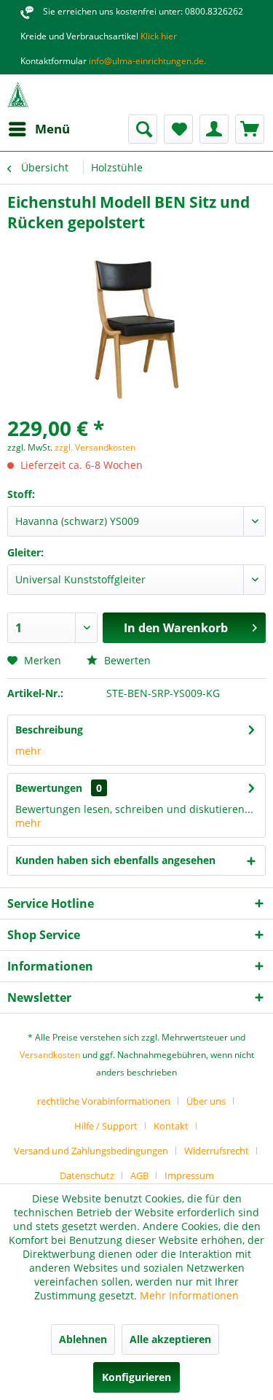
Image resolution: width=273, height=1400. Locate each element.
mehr (28, 751)
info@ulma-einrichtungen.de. (146, 61)
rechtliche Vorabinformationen (103, 1101)
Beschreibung (49, 729)
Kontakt (171, 1125)
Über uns (206, 1101)
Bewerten (126, 660)
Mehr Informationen (189, 1295)
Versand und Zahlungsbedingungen (91, 1150)
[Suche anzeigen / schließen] (142, 129)
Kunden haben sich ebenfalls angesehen (115, 860)
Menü (52, 128)
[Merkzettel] (178, 129)
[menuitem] (38, 129)
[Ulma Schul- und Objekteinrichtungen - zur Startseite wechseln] (17, 94)
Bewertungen (48, 788)
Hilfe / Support (106, 1125)
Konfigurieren (136, 1377)
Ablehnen (83, 1339)
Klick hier (157, 36)
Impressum (189, 1175)
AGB (139, 1175)
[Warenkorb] (249, 129)
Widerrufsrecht (216, 1150)
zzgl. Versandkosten (95, 447)
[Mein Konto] (214, 129)
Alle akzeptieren (170, 1339)
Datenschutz (87, 1175)
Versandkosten (50, 1055)
